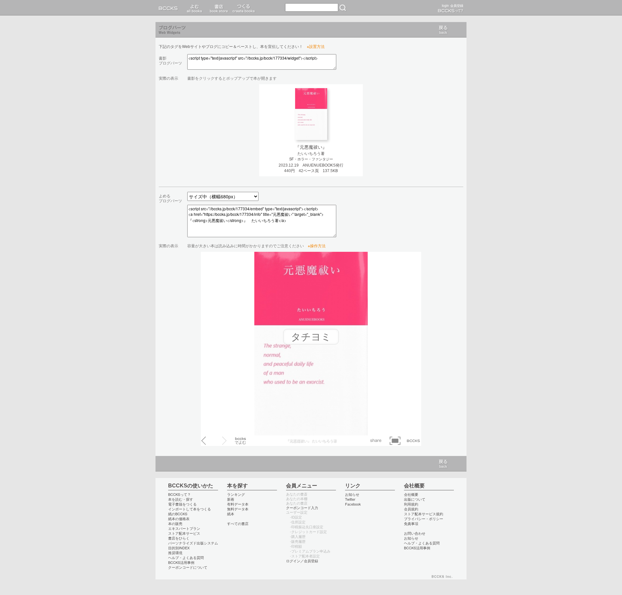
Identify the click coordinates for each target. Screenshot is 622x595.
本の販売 (175, 523)
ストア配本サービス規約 (423, 513)
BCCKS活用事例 (181, 562)
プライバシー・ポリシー (423, 518)
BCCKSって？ (179, 494)
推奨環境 (175, 552)
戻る (443, 30)
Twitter (350, 499)
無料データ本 (237, 508)
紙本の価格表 (179, 518)
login (445, 5)
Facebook (353, 504)
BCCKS (169, 8)
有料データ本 (237, 504)
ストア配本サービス (184, 533)
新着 (230, 499)
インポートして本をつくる (189, 508)
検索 (342, 7)
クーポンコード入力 (302, 507)
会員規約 (411, 508)
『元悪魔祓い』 (311, 147)
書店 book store (218, 8)
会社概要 (411, 494)
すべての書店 (237, 523)
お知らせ (352, 494)
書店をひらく (179, 538)
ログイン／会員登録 (302, 560)
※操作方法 (317, 245)
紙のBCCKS (177, 513)
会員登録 (456, 5)
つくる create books (243, 8)
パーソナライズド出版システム (193, 542)
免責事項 (411, 523)
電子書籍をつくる (182, 504)
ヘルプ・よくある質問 (186, 557)
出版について (414, 499)
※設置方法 (316, 46)
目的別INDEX (179, 547)
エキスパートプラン (184, 528)
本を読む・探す (180, 499)
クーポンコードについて (187, 567)
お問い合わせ (414, 533)
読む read (194, 8)
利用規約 (411, 504)
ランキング (236, 494)
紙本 (230, 513)
